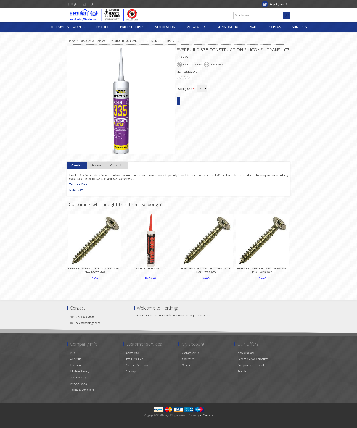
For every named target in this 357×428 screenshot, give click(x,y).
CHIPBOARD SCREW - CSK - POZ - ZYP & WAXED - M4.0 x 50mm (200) (262, 270)
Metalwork (195, 27)
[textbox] (258, 15)
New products (246, 353)
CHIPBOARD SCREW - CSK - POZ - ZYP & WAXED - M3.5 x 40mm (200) (206, 270)
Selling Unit (185, 89)
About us (75, 359)
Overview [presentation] (77, 165)
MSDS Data (76, 190)
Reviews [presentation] (96, 165)
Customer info (190, 353)
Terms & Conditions (82, 389)
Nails (254, 27)
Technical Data (78, 184)
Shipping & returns (137, 365)
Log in (91, 4)
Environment (78, 365)
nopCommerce (206, 415)
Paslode (102, 27)
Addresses (188, 359)
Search (242, 371)
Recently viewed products (253, 359)
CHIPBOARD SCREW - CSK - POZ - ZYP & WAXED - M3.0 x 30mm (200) (94, 270)
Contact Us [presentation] (117, 165)
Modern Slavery (79, 371)
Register (75, 4)
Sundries (299, 27)
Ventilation (165, 27)
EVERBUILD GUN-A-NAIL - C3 (151, 268)
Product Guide (134, 359)
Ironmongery (227, 27)
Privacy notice (78, 383)
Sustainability (78, 377)
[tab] (77, 165)
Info (72, 353)
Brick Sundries (132, 27)
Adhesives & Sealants (67, 27)
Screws (275, 27)
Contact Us (132, 353)
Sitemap (131, 371)
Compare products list (251, 365)
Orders (186, 365)
